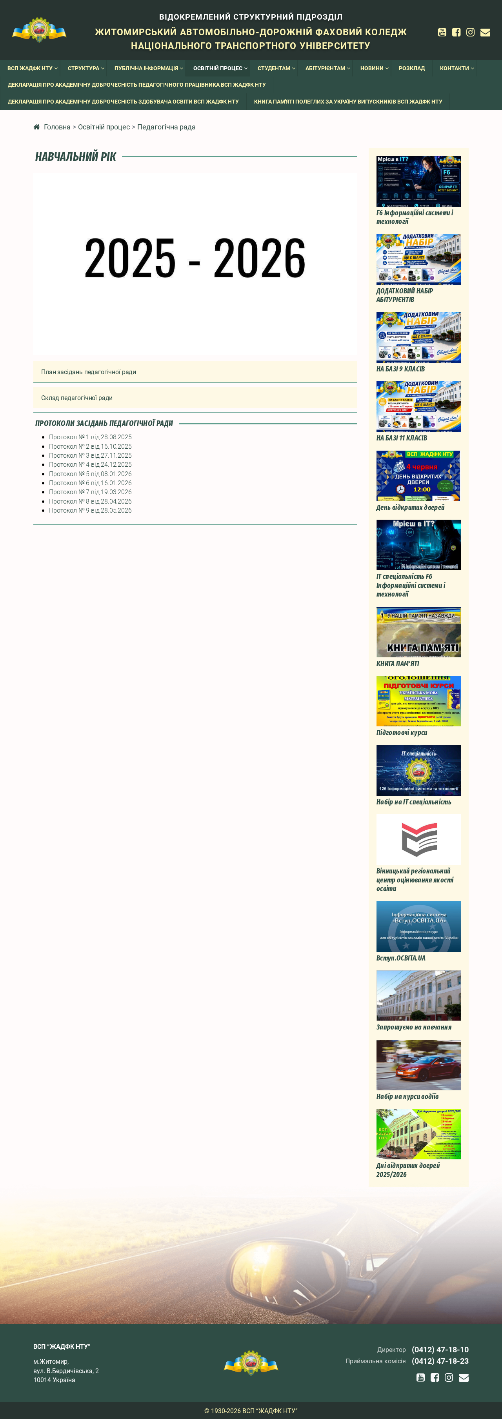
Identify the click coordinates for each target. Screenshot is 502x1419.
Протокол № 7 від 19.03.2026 (90, 492)
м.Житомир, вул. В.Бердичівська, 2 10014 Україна (66, 1370)
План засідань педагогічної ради (88, 371)
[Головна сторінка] (39, 29)
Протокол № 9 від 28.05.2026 (90, 510)
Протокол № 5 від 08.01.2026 (90, 473)
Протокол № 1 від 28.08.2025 (90, 437)
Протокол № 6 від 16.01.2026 (90, 482)
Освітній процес (104, 126)
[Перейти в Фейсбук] (456, 31)
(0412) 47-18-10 (440, 1349)
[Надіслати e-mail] (485, 31)
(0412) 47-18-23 (440, 1360)
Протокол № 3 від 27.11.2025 (90, 455)
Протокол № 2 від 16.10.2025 (90, 446)
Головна (57, 126)
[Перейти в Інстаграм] (470, 31)
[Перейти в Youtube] (442, 31)
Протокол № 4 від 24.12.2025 (90, 464)
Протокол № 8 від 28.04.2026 (90, 501)
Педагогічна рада (166, 126)
